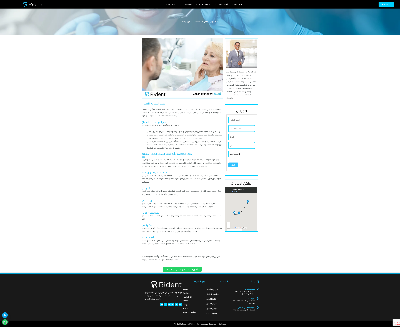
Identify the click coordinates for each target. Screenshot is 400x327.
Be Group (222, 324)
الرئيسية (167, 4)
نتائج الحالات (209, 4)
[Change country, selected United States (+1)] (230, 128)
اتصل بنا (241, 4)
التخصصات (197, 4)
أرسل (233, 164)
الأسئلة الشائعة (223, 4)
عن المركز (175, 4)
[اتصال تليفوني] (5, 315)
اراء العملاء (188, 4)
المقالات (234, 4)
